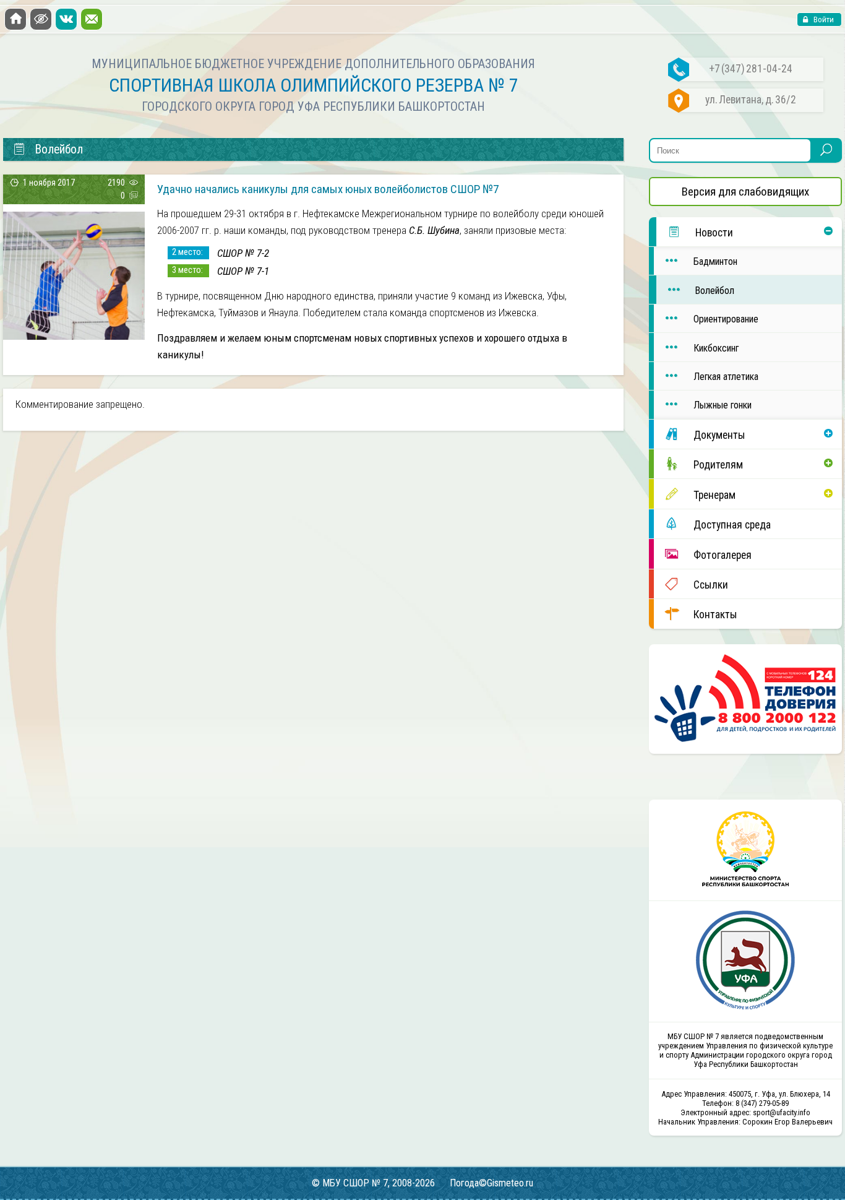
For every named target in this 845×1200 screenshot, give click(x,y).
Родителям (718, 465)
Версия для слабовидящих (745, 191)
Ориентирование (725, 319)
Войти (823, 19)
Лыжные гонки (722, 405)
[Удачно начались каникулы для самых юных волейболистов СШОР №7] (74, 335)
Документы (719, 435)
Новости (714, 233)
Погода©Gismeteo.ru (491, 1183)
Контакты (715, 614)
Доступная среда (732, 525)
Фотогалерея (722, 555)
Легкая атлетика (725, 376)
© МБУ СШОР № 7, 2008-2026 (373, 1183)
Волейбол (714, 290)
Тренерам (714, 495)
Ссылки (710, 585)
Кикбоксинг (716, 348)
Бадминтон (715, 261)
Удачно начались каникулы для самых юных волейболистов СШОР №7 (328, 189)
